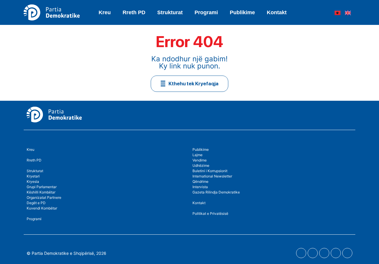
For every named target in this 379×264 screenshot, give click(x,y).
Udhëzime (200, 165)
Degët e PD (36, 203)
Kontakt (277, 12)
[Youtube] (313, 253)
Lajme (197, 155)
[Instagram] (324, 253)
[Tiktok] (347, 253)
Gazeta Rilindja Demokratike (216, 192)
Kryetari (33, 176)
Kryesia (33, 181)
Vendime (199, 160)
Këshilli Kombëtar (41, 192)
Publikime (242, 12)
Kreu (105, 12)
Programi (206, 12)
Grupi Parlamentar (42, 187)
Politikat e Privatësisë (210, 213)
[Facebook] (301, 253)
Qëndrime (200, 181)
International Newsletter (212, 176)
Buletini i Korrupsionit (209, 171)
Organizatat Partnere (44, 197)
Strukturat (35, 171)
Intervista (200, 187)
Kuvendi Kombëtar (42, 208)
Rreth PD (134, 12)
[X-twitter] (336, 253)
